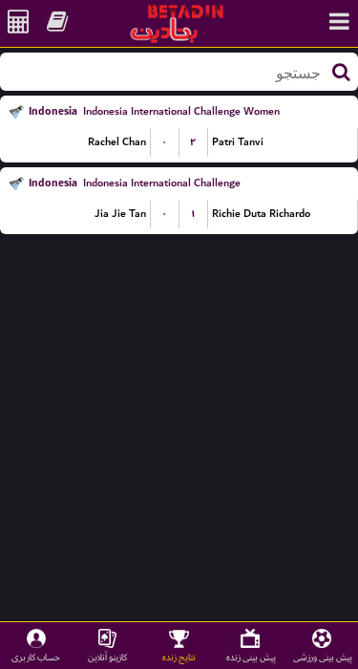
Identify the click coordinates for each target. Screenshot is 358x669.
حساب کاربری (35, 657)
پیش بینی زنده (251, 657)
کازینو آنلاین (107, 657)
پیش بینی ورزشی (322, 657)
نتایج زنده (179, 657)
